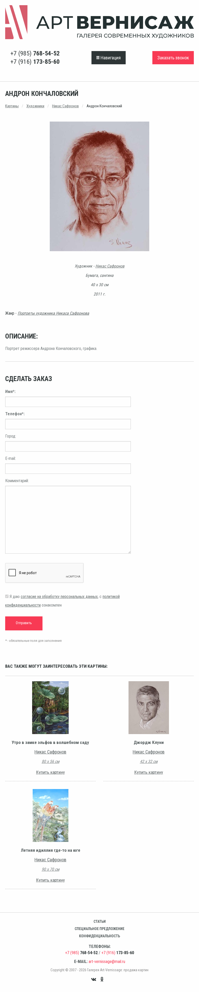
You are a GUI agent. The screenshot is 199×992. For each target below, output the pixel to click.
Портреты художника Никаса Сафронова (53, 313)
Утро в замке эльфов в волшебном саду (50, 742)
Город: (10, 436)
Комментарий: (17, 480)
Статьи (100, 921)
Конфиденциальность (99, 936)
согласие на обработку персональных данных (59, 596)
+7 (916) (35, 61)
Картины (12, 106)
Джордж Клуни (149, 742)
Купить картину (50, 772)
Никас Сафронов (65, 106)
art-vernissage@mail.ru (107, 961)
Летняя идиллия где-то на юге (50, 850)
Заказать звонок (173, 57)
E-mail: (10, 458)
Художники (35, 106)
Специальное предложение (99, 929)
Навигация (110, 57)
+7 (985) (35, 53)
